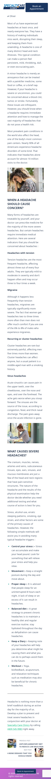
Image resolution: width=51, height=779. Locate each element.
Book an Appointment (37, 7)
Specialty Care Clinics (18, 725)
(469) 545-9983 (14, 728)
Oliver (13, 16)
